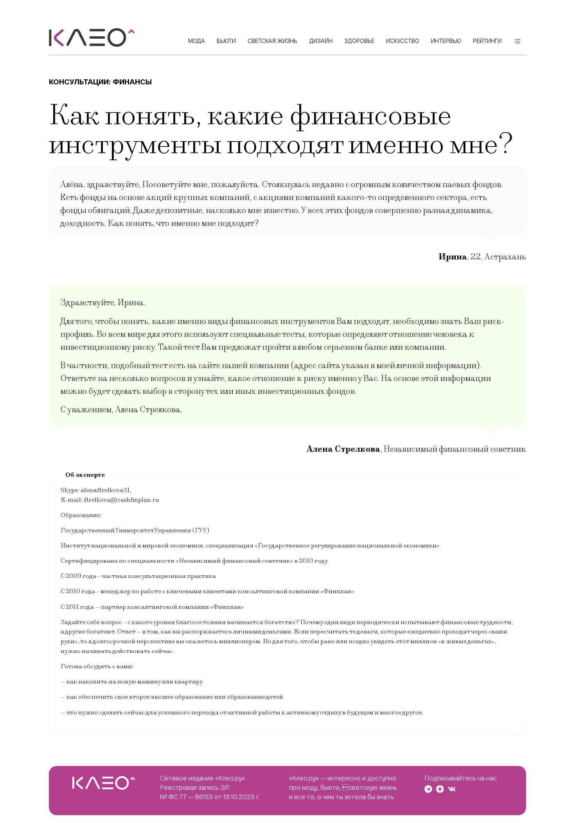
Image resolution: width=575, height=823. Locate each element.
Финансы (132, 81)
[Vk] (452, 789)
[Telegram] (428, 789)
